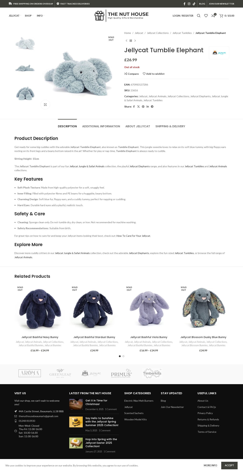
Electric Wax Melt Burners (138, 400)
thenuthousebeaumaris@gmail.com (38, 416)
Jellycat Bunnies (52, 345)
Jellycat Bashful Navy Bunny (39, 337)
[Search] (198, 15)
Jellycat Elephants (200, 96)
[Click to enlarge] (45, 104)
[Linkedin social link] (148, 106)
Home (127, 32)
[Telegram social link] (152, 106)
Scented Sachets (134, 413)
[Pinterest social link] (143, 106)
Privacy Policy (205, 413)
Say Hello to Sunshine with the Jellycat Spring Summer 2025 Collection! (101, 421)
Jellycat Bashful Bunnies (31, 345)
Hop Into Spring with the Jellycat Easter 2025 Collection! (101, 442)
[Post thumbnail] (76, 405)
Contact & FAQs (206, 406)
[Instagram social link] (189, 3)
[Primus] (121, 373)
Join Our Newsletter (172, 406)
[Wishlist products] (206, 15)
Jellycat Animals (157, 96)
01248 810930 (27, 420)
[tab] (67, 124)
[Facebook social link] (184, 3)
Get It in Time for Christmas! (96, 402)
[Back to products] (131, 41)
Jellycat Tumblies (182, 32)
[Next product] (135, 41)
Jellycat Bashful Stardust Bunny (94, 337)
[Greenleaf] (60, 373)
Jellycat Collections (158, 32)
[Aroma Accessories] (29, 373)
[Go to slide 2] (123, 356)
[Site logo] (122, 15)
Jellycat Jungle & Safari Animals (87, 166)
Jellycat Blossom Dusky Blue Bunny (203, 337)
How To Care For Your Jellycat (133, 235)
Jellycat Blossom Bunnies (194, 345)
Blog (163, 400)
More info (211, 465)
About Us (202, 400)
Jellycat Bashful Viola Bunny (148, 337)
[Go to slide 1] (120, 356)
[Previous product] (126, 41)
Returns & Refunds (208, 419)
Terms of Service (206, 431)
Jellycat (139, 32)
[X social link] (138, 106)
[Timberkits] (152, 373)
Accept (229, 465)
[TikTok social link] (194, 3)
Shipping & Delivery (208, 425)
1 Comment (111, 409)
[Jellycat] (91, 373)
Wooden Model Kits (135, 419)
